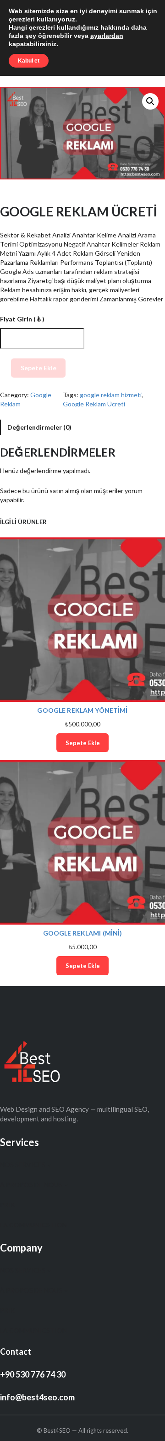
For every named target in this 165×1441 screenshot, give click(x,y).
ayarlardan (106, 35)
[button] (150, 101)
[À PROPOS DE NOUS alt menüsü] (66, 1185)
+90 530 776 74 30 (33, 1374)
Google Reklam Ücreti (94, 404)
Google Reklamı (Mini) (82, 933)
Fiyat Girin (22, 319)
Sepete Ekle (38, 368)
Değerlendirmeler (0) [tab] (39, 427)
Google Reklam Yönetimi (82, 710)
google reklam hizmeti (111, 395)
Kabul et (28, 61)
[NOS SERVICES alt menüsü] (49, 1165)
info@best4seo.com (37, 1397)
